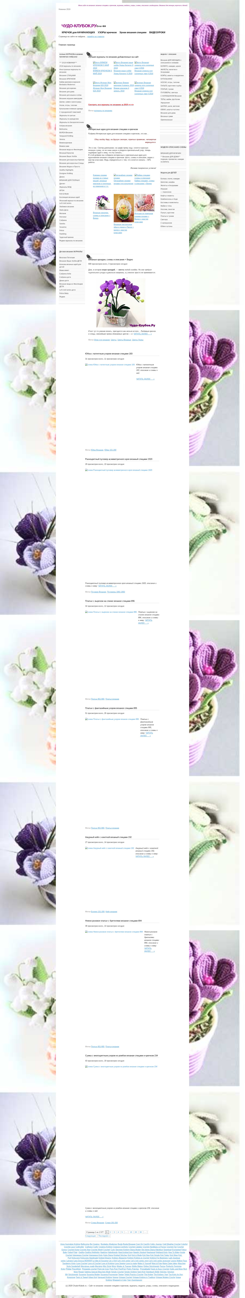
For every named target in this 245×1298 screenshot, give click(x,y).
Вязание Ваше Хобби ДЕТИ (70, 261)
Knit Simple (155, 1255)
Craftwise (89, 1247)
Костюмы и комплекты (170, 203)
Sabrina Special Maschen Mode (98, 1272)
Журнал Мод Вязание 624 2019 (102, 89)
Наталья (62, 217)
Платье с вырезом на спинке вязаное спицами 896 (110, 601)
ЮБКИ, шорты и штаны (170, 110)
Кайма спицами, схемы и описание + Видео (144, 182)
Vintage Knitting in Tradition (144, 1277)
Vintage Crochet (125, 1277)
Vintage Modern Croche (165, 1277)
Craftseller (80, 1247)
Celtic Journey (156, 1244)
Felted (70, 1252)
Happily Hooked (139, 1252)
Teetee (121, 1274)
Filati (75, 1252)
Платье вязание (112, 699)
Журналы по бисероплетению (71, 122)
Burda (120, 1244)
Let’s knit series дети (67, 290)
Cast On (139, 1244)
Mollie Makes (137, 1266)
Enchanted (176, 1250)
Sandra (62, 224)
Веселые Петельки (67, 258)
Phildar (68, 1269)
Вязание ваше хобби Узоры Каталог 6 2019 (123, 72)
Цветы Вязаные (124, 340)
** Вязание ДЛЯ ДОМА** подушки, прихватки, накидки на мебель (172, 159)
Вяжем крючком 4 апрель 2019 (121, 89)
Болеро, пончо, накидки (170, 179)
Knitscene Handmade (89, 1258)
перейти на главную (95, 36)
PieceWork (76, 1269)
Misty (114, 1266)
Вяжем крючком (65, 143)
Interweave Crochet (80, 1255)
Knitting (130, 1258)
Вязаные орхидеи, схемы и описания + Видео (110, 259)
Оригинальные (167, 120)
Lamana (69, 1261)
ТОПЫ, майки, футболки (170, 99)
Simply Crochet (117, 1272)
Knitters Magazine (119, 1258)
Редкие (62, 297)
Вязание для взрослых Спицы (71, 163)
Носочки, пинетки (168, 209)
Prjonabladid (145, 1269)
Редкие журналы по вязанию (71, 241)
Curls (113, 1250)
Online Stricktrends (151, 1266)
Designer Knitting (66, 173)
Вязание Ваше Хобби (68, 156)
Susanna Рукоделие (109, 1274)
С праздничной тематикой (70, 112)
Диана (62, 177)
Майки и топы (166, 206)
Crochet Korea (73, 1250)
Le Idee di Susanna (100, 1261)
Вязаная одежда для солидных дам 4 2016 (144, 72)
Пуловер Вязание (98, 592)
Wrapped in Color (120, 1280)
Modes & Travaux (124, 1266)
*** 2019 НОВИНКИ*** (68, 63)
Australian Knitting (72, 1244)
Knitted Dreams (105, 1258)
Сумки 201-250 (111, 1223)
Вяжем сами (64, 146)
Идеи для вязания (102, 340)
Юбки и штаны (166, 226)
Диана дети (64, 281)
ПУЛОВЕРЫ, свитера (169, 93)
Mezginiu (98, 1266)
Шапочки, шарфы (168, 182)
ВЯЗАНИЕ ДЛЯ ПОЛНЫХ (69, 180)
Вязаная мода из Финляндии (71, 150)
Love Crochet (81, 1263)
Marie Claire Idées (169, 1263)
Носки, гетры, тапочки (68, 105)
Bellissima (63, 129)
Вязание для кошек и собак (70, 95)
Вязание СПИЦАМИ (67, 75)
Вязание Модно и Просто (69, 167)
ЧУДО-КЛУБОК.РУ (79, 25)
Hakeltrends (113, 1252)
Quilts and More (176, 1269)
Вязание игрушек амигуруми (70, 98)
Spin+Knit (141, 1272)
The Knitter (148, 1274)
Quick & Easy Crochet (160, 1269)
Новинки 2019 (64, 9)
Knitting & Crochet (141, 1258)
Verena (62, 139)
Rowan (81, 1272)
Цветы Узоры (137, 340)
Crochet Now (85, 1250)
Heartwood (151, 1252)
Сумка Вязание (97, 1223)
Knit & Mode (64, 194)
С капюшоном (166, 223)
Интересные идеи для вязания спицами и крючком (113, 129)
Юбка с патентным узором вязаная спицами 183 (108, 353)
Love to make (131, 1263)
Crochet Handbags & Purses (154, 1247)
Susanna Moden (93, 1274)
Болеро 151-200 (97, 912)
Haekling (62, 234)
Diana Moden (135, 1250)
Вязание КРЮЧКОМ (67, 79)
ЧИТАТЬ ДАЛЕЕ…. (143, 334)
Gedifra (82, 1252)
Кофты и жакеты (167, 196)
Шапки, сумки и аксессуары (70, 102)
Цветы (113, 340)
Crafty (95, 1247)
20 (136, 1232)
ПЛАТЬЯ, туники (167, 89)
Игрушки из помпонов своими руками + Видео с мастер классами (144, 217)
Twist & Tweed (82, 1277)
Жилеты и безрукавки (169, 185)
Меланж (62, 213)
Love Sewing (120, 1263)
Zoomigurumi (136, 1280)
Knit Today (164, 1255)
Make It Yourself (144, 1263)
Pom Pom (114, 1269)
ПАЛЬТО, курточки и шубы (171, 86)
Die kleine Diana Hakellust (152, 1250)
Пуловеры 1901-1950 (116, 592)
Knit (129, 1255)
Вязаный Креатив (66, 153)
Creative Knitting (105, 1247)
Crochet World (97, 1250)
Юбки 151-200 (110, 450)
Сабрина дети (65, 277)
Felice (61, 230)
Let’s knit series (123, 1261)
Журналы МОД (65, 187)
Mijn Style (107, 1266)
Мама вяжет (64, 270)
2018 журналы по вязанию (70, 66)
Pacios (162, 1266)
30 (141, 1232)
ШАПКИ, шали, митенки (170, 106)
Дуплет (62, 184)
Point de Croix (103, 1269)
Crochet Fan (172, 1247)
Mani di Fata (157, 1263)
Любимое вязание (66, 207)
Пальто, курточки (167, 213)
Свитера (164, 220)
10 (131, 1232)
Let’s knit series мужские (159, 1261)
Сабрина (63, 220)
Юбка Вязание (97, 450)
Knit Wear (174, 1255)
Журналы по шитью (67, 116)
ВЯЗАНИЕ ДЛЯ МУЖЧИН (171, 153)
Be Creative (95, 1244)
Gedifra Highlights (66, 170)
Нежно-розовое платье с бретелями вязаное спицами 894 (113, 920)
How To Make (173, 1252)
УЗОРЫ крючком (107, 32)
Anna (62, 1244)
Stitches (163, 1272)
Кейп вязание (111, 912)
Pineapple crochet (89, 1269)
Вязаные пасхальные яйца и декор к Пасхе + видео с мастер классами (124, 228)
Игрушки (164, 189)
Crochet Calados (135, 1247)
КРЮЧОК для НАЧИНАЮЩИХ (78, 32)
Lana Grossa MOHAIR (82, 1261)
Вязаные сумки (167, 116)
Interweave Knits (96, 1255)
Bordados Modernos (109, 1244)
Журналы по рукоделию (69, 119)
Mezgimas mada (87, 1266)
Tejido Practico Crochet (133, 1274)
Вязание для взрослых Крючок (71, 160)
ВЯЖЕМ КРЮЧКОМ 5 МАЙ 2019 (102, 72)
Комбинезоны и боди (169, 199)
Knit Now (146, 1255)
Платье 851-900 (97, 699)
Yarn (129, 1280)
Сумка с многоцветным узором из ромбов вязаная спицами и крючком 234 (121, 1055)
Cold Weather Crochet (172, 1244)
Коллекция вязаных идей (69, 197)
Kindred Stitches (120, 1255)
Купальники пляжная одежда (71, 109)
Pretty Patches (133, 1269)
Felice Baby (63, 293)
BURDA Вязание (66, 133)
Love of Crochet (94, 1263)
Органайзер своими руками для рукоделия (123, 182)
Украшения (165, 103)
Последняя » (104, 1236)
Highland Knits (162, 1252)
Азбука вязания (65, 126)
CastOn (146, 1244)
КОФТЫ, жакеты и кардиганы (172, 75)
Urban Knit (92, 1277)
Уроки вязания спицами (133, 32)
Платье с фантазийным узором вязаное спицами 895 (111, 708)
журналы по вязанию (103, 111)
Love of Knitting (107, 1263)
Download (168, 1250)
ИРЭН (61, 190)
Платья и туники (167, 216)
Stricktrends (73, 1274)
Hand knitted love (125, 1252)
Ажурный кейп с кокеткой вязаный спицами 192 (108, 837)
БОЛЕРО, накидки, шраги (171, 66)
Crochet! (106, 1250)
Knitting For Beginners (159, 1258)
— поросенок (166, 192)
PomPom (122, 1269)
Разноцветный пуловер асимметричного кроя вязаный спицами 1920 (118, 459)
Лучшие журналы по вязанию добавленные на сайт (113, 57)
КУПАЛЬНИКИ (166, 79)
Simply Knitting (130, 1272)
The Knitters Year (161, 1274)
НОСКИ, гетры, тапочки (170, 82)
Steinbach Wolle (152, 1272)
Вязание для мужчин (67, 88)
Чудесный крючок (66, 237)
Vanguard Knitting (66, 136)
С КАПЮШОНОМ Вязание (171, 96)
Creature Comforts (120, 1247)
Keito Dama (108, 1255)
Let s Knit (113, 1261)
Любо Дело (63, 210)
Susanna (62, 227)
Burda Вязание (129, 1244)
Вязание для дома (66, 92)
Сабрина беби (65, 274)
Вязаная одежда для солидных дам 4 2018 (144, 92)
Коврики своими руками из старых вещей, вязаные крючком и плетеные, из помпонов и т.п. (102, 180)
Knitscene (76, 1258)
